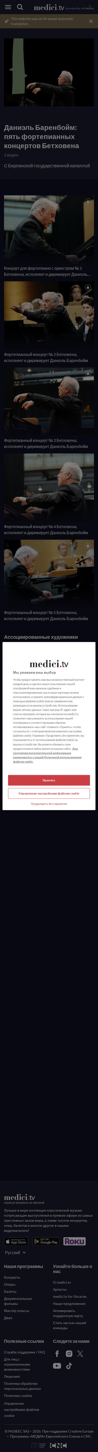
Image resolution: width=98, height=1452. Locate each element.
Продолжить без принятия (49, 803)
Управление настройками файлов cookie (49, 793)
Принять (49, 780)
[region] (49, 726)
